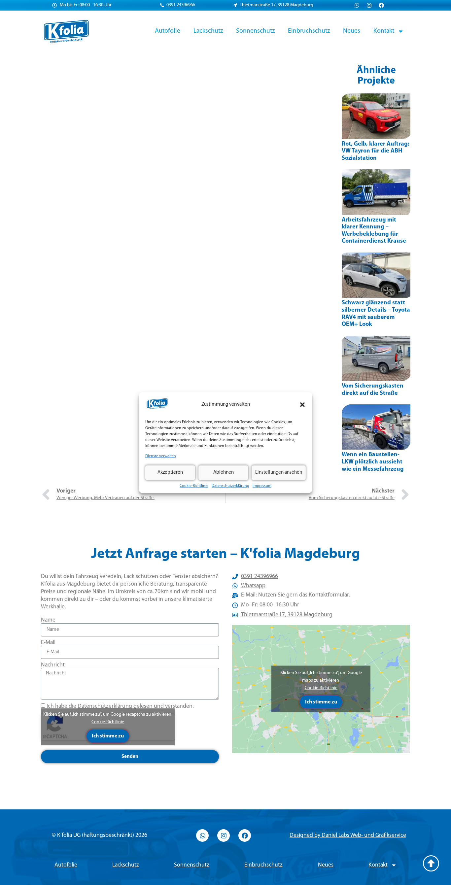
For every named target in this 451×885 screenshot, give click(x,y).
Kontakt (383, 31)
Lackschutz (208, 31)
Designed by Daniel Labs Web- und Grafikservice (348, 835)
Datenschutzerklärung (230, 486)
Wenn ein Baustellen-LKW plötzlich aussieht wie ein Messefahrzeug (373, 462)
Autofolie (167, 31)
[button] (302, 404)
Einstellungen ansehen (278, 472)
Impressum (262, 486)
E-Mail (48, 642)
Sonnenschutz (255, 31)
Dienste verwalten (160, 456)
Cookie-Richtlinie (194, 486)
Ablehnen (223, 472)
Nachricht (53, 665)
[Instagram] (369, 5)
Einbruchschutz (309, 31)
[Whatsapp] (357, 5)
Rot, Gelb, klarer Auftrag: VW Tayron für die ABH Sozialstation (375, 151)
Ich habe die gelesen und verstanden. (120, 706)
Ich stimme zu (108, 736)
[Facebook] (381, 5)
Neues (351, 31)
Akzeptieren (170, 472)
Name (48, 620)
